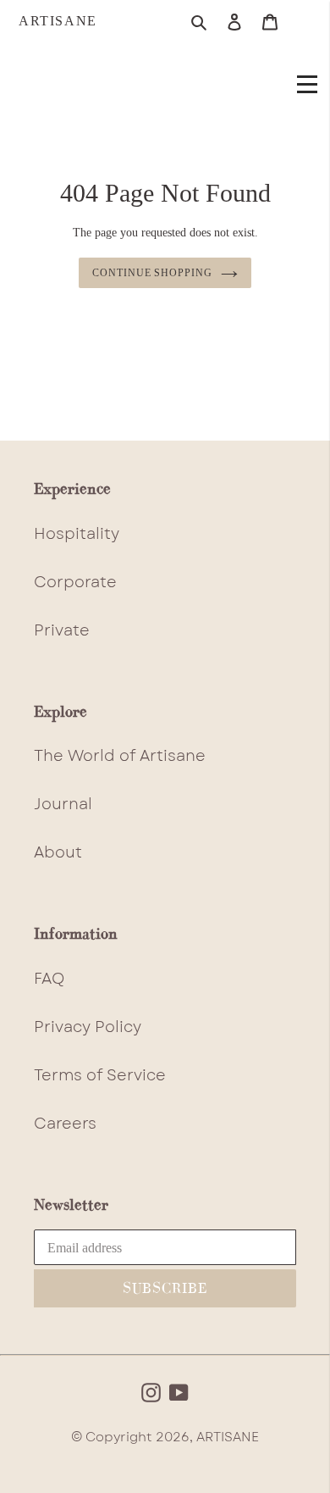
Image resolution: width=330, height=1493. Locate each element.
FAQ (49, 979)
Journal (63, 804)
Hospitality (76, 534)
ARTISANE (58, 21)
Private (62, 630)
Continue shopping (152, 273)
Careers (65, 1124)
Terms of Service (100, 1075)
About (58, 852)
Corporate (75, 582)
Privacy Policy (87, 1027)
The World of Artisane (120, 756)
